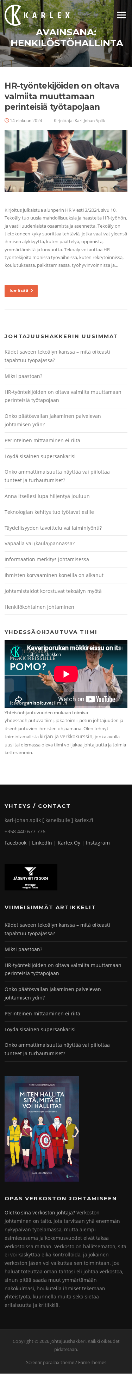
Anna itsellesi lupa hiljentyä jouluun (47, 496)
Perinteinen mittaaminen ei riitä (42, 440)
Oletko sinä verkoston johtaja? (40, 1212)
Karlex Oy (69, 842)
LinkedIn (42, 842)
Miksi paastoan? (23, 376)
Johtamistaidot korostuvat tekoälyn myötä (53, 591)
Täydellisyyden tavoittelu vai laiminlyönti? (53, 527)
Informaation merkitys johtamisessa (47, 559)
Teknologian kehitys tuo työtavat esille (49, 512)
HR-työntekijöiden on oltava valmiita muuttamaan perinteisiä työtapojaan (62, 96)
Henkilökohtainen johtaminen (39, 607)
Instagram (98, 842)
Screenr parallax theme (50, 1362)
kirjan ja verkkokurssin (66, 736)
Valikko (121, 15)
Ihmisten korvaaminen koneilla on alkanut (54, 575)
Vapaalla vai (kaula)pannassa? (40, 543)
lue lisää (19, 290)
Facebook (15, 842)
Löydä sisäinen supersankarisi (40, 456)
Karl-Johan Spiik (90, 121)
